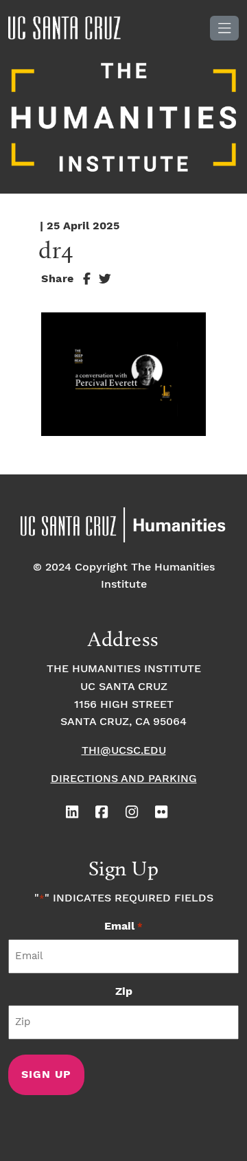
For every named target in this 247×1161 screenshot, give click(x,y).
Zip (123, 992)
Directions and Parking (124, 779)
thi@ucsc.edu (124, 751)
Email (123, 926)
